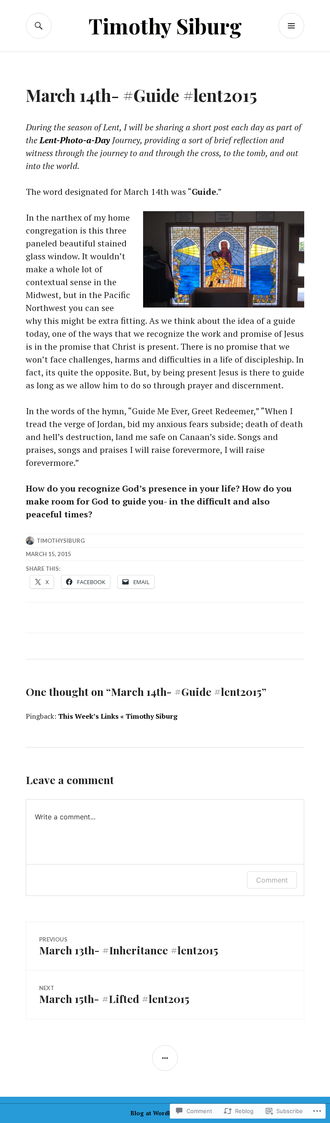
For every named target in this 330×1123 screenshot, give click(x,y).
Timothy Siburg (165, 26)
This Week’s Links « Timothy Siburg (117, 716)
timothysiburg (61, 540)
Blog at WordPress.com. (165, 1113)
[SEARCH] (39, 26)
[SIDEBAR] (165, 1058)
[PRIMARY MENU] (291, 26)
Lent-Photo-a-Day (75, 140)
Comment (272, 880)
